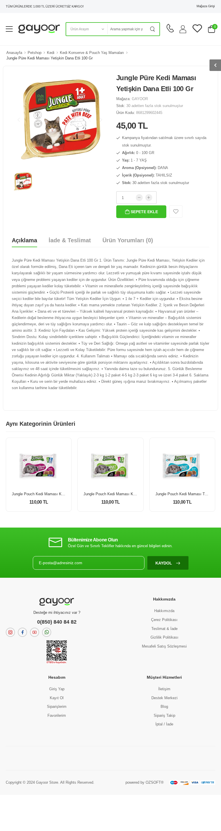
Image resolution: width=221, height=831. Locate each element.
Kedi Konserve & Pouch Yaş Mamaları (92, 52)
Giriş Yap (56, 689)
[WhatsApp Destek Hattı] (46, 632)
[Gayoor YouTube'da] (34, 632)
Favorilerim (56, 715)
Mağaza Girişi (206, 6)
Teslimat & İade (164, 628)
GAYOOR (140, 99)
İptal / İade (164, 724)
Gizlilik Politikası (164, 637)
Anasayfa (14, 52)
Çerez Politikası (164, 620)
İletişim (164, 689)
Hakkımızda (164, 611)
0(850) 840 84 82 (57, 621)
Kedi (50, 52)
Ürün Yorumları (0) (127, 240)
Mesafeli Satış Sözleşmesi (164, 646)
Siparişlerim (56, 706)
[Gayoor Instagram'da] (10, 632)
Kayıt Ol (57, 698)
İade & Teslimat (70, 240)
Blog (164, 706)
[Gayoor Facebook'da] (22, 632)
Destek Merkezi (164, 698)
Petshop (34, 52)
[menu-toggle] (9, 29)
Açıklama (24, 240)
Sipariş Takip (164, 715)
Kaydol (164, 563)
